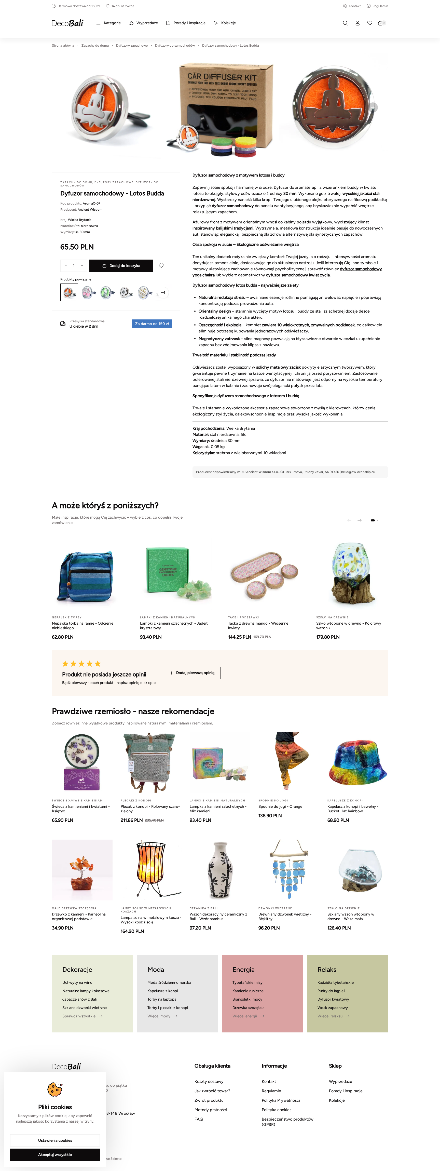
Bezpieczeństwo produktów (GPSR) (287, 1122)
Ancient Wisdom (90, 209)
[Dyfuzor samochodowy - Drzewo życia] (88, 292)
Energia (243, 969)
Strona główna (63, 45)
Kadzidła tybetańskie (336, 982)
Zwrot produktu (209, 1100)
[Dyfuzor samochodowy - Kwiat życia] (144, 292)
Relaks (327, 969)
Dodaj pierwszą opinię (195, 672)
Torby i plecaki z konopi (167, 1007)
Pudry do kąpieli (331, 991)
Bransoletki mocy (247, 999)
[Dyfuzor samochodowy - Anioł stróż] (107, 292)
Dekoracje (77, 969)
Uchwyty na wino (77, 982)
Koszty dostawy (209, 1081)
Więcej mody (158, 1016)
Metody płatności (211, 1109)
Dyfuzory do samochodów (175, 45)
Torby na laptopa (161, 999)
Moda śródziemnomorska (169, 982)
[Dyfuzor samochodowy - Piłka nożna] (125, 292)
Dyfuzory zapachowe (132, 45)
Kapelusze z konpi (162, 991)
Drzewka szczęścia (248, 1007)
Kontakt (355, 6)
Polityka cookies (276, 1109)
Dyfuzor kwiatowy (333, 999)
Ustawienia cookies (55, 1140)
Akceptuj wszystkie (55, 1154)
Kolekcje (337, 1100)
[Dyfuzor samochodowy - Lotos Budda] (69, 292)
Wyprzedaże (340, 1081)
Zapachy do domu (95, 45)
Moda (155, 969)
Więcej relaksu (330, 1016)
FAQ (199, 1119)
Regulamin (380, 6)
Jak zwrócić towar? (212, 1090)
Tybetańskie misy (247, 982)
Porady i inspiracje (346, 1090)
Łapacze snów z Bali (79, 999)
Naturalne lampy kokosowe (85, 991)
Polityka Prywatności (281, 1100)
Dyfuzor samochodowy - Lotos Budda (230, 45)
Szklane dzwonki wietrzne (84, 1007)
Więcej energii (244, 1016)
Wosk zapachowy (333, 1007)
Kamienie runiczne (248, 991)
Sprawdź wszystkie (78, 1016)
